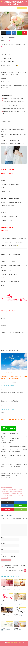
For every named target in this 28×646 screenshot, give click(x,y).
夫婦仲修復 (4, 489)
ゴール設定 (20, 493)
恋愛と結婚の (10, 491)
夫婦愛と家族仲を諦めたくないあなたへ (14, 3)
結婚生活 (4, 491)
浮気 (9, 493)
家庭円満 (4, 493)
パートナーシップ (19, 495)
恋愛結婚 (20, 489)
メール (3, 543)
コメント (3, 523)
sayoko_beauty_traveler (7, 409)
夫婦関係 (14, 489)
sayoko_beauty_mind (7, 385)
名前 (2, 537)
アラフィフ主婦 (5, 497)
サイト (2, 549)
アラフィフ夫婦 (5, 495)
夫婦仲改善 (14, 493)
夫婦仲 (10, 489)
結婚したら (12, 495)
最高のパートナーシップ (6, 487)
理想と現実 (22, 491)
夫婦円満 (16, 491)
